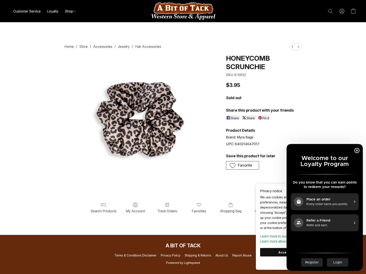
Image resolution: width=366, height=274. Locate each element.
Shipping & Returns (198, 255)
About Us (221, 255)
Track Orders (167, 211)
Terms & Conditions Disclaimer (135, 255)
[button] (183, 11)
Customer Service (27, 11)
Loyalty (52, 11)
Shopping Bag (230, 211)
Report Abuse (242, 255)
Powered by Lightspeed (183, 262)
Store (83, 46)
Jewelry (124, 46)
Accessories (102, 46)
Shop (69, 11)
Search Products (103, 211)
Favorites (199, 211)
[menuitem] (292, 47)
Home (69, 46)
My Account (135, 211)
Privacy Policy (170, 255)
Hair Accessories (148, 46)
